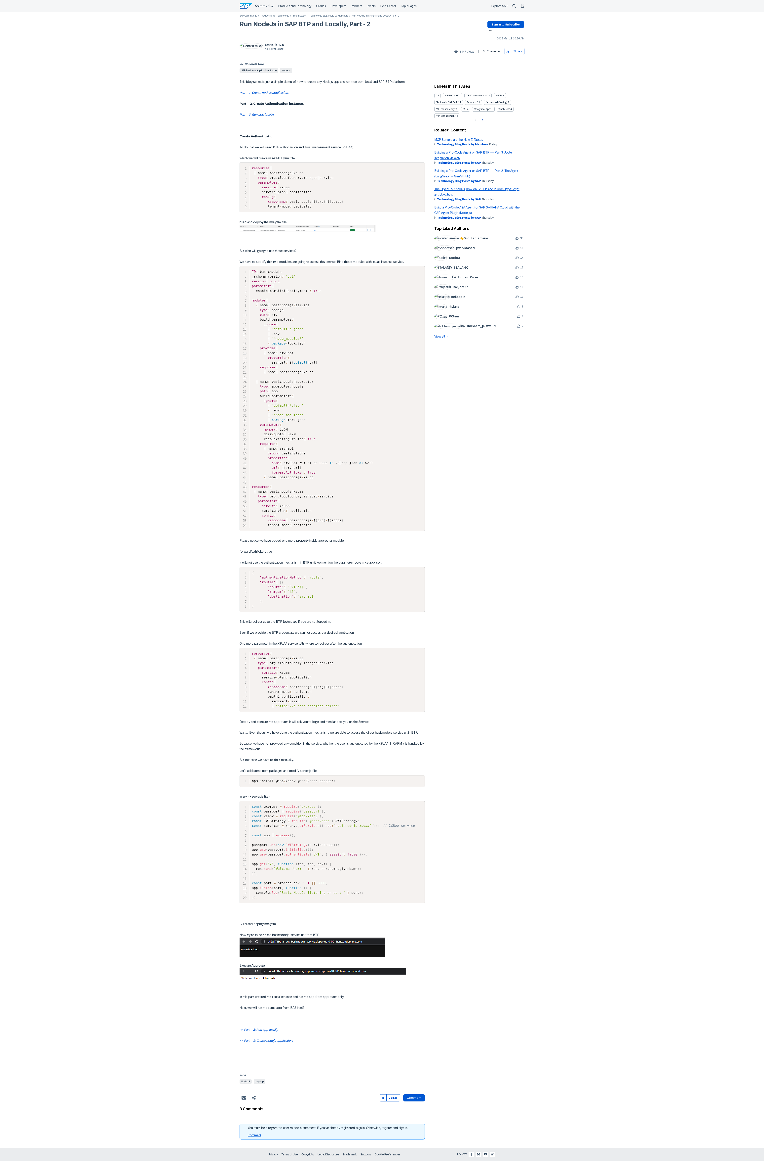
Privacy (273, 1154)
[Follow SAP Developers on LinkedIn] (492, 1154)
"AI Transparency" (445, 109)
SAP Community (248, 16)
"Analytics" (504, 109)
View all (439, 336)
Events (371, 6)
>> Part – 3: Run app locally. (259, 1029)
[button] (508, 51)
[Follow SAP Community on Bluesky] (478, 1154)
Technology (299, 16)
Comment (254, 1135)
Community (264, 5)
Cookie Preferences (388, 1154)
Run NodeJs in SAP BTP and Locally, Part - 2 (305, 24)
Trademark (350, 1154)
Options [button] (489, 31)
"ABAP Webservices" (477, 95)
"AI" (464, 109)
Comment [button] (414, 1097)
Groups (321, 6)
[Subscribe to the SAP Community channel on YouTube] (485, 1154)
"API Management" (446, 116)
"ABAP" (498, 95)
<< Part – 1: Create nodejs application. (266, 1040)
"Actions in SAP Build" (447, 102)
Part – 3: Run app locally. (257, 114)
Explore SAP (499, 6)
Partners (356, 6)
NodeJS (245, 1081)
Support (365, 1154)
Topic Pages (409, 6)
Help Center (388, 6)
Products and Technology (294, 6)
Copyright (307, 1154)
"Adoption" (472, 102)
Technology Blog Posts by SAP (459, 162)
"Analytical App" (482, 109)
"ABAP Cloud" (451, 95)
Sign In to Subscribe (506, 24)
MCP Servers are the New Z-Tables (458, 139)
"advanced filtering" (496, 102)
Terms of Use (289, 1154)
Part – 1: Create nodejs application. (264, 92)
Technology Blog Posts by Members (328, 16)
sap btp (259, 1081)
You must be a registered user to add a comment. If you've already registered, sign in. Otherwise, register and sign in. (328, 1128)
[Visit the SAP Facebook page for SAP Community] (471, 1154)
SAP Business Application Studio (259, 70)
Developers (338, 6)
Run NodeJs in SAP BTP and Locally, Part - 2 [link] (376, 16)
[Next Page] (482, 119)
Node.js (286, 70)
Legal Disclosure (328, 1154)
